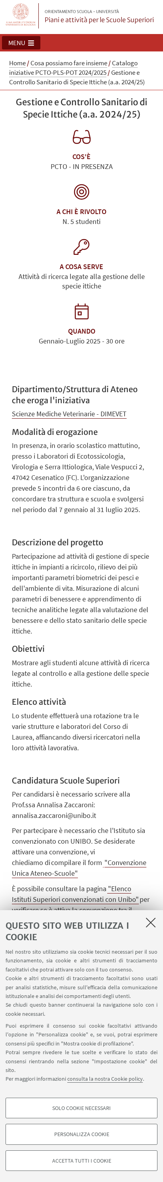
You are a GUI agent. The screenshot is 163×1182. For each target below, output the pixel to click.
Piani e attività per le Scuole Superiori (99, 16)
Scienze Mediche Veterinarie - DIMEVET (69, 413)
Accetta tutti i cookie (81, 1160)
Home (17, 63)
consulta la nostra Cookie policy (105, 1078)
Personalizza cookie (81, 1134)
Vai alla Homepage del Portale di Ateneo (21, 15)
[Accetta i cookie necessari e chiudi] (150, 922)
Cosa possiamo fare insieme (68, 63)
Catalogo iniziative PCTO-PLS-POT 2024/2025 (73, 68)
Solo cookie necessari (81, 1108)
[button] (21, 42)
